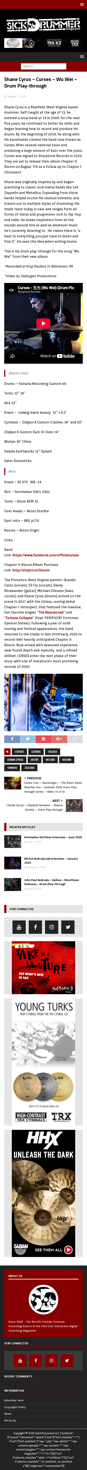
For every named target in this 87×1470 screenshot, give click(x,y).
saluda (52, 751)
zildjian (29, 767)
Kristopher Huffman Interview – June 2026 (53, 837)
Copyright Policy (15, 1407)
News (7, 1413)
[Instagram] (51, 927)
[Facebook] (35, 927)
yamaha (12, 767)
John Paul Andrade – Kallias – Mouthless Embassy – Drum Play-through (51, 882)
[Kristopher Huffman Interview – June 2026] (12, 841)
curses (19, 751)
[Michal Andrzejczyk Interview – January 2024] (12, 863)
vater (34, 759)
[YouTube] (19, 927)
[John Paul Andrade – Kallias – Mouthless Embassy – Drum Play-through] (12, 884)
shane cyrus (15, 759)
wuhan (66, 759)
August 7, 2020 (17, 96)
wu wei (50, 759)
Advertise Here (14, 1400)
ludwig (36, 751)
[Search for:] (43, 66)
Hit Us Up (10, 1420)
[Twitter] (68, 927)
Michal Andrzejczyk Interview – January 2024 (51, 860)
